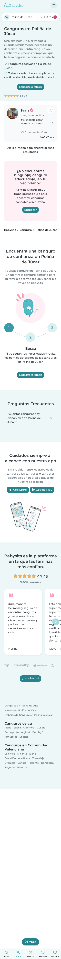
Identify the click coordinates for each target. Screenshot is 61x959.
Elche (32, 753)
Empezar (30, 209)
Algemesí (29, 727)
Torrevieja (38, 758)
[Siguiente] (55, 621)
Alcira (8, 727)
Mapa (32, 941)
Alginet (25, 732)
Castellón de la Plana (17, 758)
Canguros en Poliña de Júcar (22, 705)
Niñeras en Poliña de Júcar (21, 710)
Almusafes (11, 736)
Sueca (17, 727)
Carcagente (12, 732)
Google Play (43, 489)
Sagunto (10, 767)
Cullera (41, 727)
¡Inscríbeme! (30, 678)
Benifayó (37, 732)
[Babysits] (13, 5)
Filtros (50, 17)
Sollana (23, 736)
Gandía (21, 762)
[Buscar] (6, 17)
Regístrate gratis (30, 86)
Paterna (22, 767)
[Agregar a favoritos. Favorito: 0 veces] (50, 110)
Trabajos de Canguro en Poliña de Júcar (29, 714)
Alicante (22, 753)
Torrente (33, 762)
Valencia (10, 753)
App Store (19, 489)
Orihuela (10, 762)
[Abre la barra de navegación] (53, 5)
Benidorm (47, 762)
